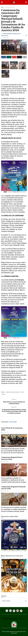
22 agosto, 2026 (5, 432)
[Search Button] (26, 2)
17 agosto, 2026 (5, 461)
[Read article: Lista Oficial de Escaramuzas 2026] (14, 440)
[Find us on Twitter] (14, 611)
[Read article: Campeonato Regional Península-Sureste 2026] (14, 499)
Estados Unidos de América (13, 392)
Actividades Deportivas (10, 7)
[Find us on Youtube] (17, 610)
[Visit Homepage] (14, 2)
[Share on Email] (14, 57)
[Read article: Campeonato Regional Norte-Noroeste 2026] (14, 469)
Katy (22, 392)
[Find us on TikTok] (21, 611)
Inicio (2, 7)
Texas (3, 394)
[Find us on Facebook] (7, 610)
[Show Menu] (2, 2)
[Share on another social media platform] (24, 57)
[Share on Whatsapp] (8, 57)
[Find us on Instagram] (10, 610)
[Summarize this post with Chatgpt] (19, 57)
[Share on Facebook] (3, 57)
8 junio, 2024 (6, 37)
